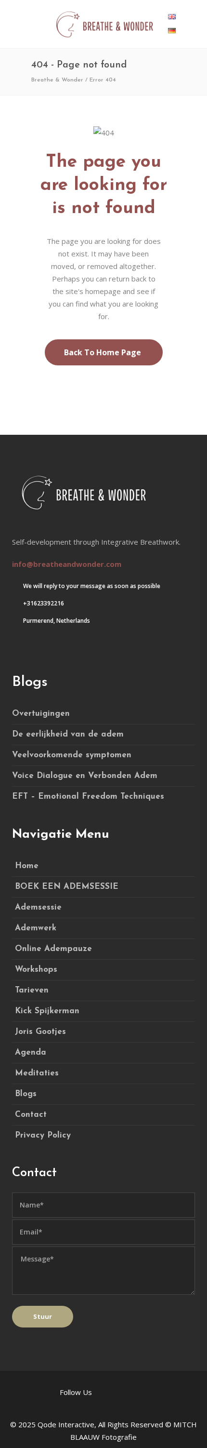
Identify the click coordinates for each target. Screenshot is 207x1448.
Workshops (36, 969)
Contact (31, 1115)
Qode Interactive (66, 1424)
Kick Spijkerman (47, 1011)
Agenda (30, 1052)
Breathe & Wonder (57, 80)
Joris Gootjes (40, 1032)
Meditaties (37, 1073)
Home (27, 866)
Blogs (26, 1094)
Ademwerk (35, 928)
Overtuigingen (41, 714)
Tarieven (32, 990)
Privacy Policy (43, 1135)
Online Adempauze (53, 949)
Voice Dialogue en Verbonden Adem (84, 776)
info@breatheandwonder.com (66, 564)
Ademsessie (38, 907)
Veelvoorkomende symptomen (71, 755)
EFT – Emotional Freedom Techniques (88, 796)
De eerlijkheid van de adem (68, 734)
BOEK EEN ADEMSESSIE (66, 887)
